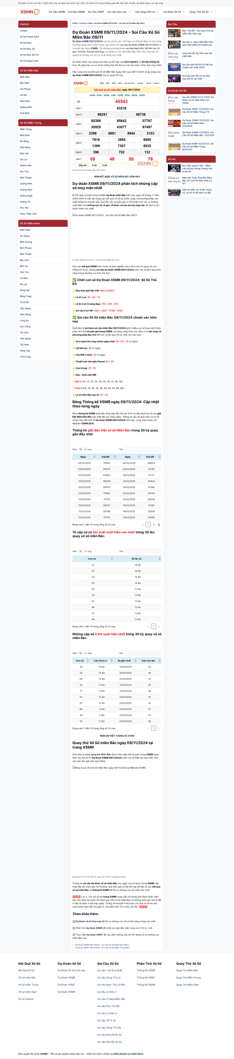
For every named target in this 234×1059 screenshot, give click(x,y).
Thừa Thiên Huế (28, 213)
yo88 (86, 1002)
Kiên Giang (25, 314)
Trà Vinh (24, 332)
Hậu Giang (25, 308)
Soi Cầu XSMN (76, 11)
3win (79, 999)
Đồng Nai (24, 290)
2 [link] (153, 524)
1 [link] (148, 524)
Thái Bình (24, 113)
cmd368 (67, 1006)
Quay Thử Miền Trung (188, 977)
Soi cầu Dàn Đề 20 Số (109, 1041)
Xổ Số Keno (26, 42)
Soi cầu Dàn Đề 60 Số (109, 1034)
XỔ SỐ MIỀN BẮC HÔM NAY (125, 176)
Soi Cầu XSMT (96, 11)
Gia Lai (23, 159)
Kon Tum (24, 171)
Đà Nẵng (24, 141)
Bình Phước (26, 248)
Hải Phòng (25, 89)
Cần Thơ (24, 272)
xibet (86, 999)
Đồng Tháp (26, 296)
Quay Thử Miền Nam (187, 984)
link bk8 (79, 1006)
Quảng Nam (26, 189)
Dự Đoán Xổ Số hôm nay (71, 970)
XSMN (74, 23)
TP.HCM (24, 302)
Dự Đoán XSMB (85, 23)
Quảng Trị (25, 201)
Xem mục (82, 449)
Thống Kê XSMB (146, 970)
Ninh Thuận (26, 177)
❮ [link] (143, 524)
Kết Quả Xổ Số (26, 970)
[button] (94, 457)
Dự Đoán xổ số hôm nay (88, 921)
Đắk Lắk (24, 153)
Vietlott (23, 30)
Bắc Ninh (24, 83)
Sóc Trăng (25, 326)
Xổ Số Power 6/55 (29, 36)
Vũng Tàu (25, 350)
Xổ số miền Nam (27, 991)
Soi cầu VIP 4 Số (106, 1020)
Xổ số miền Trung (28, 984)
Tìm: (121, 449)
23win (61, 999)
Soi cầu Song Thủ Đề (109, 1027)
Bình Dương (26, 242)
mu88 (73, 1009)
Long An (24, 320)
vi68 (70, 1002)
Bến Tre (24, 266)
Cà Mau (24, 278)
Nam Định (25, 101)
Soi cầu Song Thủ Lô (109, 977)
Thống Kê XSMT (146, 977)
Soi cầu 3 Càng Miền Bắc (111, 999)
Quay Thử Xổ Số (199, 11)
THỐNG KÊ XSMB (125, 735)
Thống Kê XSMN (146, 984)
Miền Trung (26, 129)
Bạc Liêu (24, 260)
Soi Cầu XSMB (57, 11)
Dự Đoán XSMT (66, 984)
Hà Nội (23, 95)
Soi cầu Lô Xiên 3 (107, 1013)
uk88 (78, 1002)
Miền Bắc (25, 77)
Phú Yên (24, 207)
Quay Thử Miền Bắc (187, 970)
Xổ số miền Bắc (27, 977)
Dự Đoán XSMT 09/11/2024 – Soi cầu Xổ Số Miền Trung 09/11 (102, 947)
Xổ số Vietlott (25, 999)
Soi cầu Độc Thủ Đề (108, 1006)
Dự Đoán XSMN (66, 991)
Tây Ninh (24, 344)
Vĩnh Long (25, 356)
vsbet (81, 1009)
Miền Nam (25, 229)
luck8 (94, 999)
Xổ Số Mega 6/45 (29, 60)
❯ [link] (159, 524)
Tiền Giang (25, 338)
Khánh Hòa (25, 165)
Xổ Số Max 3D (27, 48)
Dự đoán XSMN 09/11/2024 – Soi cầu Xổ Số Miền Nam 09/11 (102, 945)
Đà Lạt (23, 284)
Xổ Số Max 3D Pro (29, 54)
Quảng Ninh (26, 107)
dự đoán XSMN (94, 928)
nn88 (62, 1002)
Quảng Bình (26, 183)
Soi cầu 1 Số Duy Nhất (109, 970)
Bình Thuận (26, 254)
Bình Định (25, 135)
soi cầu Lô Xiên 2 (106, 991)
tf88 (88, 1006)
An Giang (24, 235)
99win (70, 999)
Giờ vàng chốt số (145, 11)
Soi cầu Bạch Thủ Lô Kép (111, 984)
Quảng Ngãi (26, 195)
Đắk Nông (25, 147)
